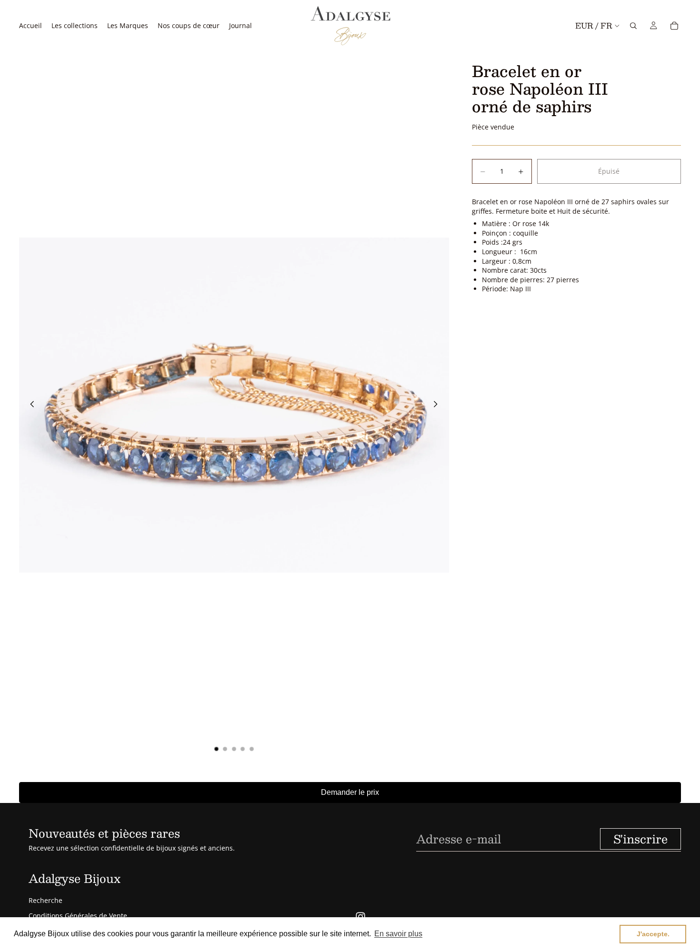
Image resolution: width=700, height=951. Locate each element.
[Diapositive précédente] (29, 405)
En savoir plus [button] (398, 934)
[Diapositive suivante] (438, 405)
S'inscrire (640, 838)
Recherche (45, 900)
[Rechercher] (633, 25)
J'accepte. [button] (653, 934)
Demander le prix (350, 792)
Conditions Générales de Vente (78, 915)
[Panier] (674, 25)
